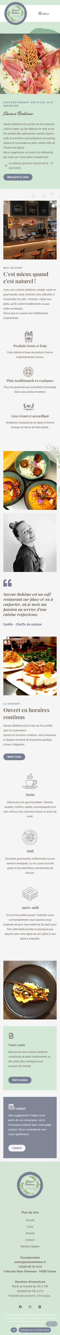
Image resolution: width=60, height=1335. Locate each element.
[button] (43, 13)
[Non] (52, 1324)
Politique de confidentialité (34, 1330)
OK (14, 1330)
